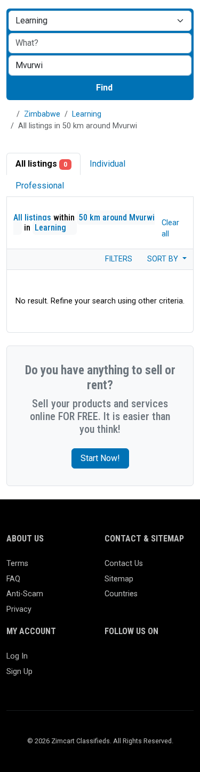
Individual (107, 164)
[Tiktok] (111, 679)
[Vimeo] (142, 679)
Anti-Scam (24, 593)
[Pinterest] (173, 661)
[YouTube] (126, 679)
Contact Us (124, 563)
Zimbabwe (42, 114)
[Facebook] (111, 661)
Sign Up (19, 671)
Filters (117, 259)
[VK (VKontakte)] (157, 679)
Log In (17, 656)
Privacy (18, 609)
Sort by (163, 259)
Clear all (170, 228)
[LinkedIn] (157, 661)
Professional (39, 185)
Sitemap (119, 579)
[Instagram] (142, 661)
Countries (121, 593)
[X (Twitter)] (126, 661)
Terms (17, 563)
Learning (86, 114)
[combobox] (100, 65)
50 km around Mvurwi (117, 217)
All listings (41, 164)
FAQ (13, 579)
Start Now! (100, 458)
